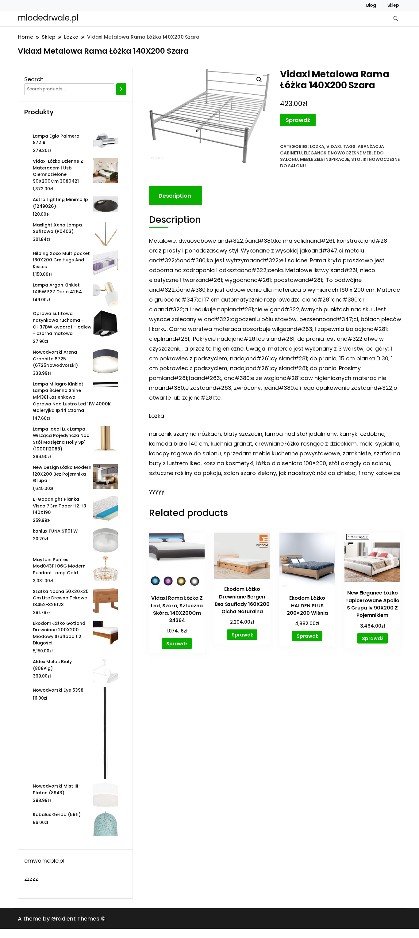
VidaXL (334, 146)
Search (34, 79)
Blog (371, 5)
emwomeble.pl (44, 860)
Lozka (317, 146)
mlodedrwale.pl (48, 17)
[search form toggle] (395, 18)
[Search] (121, 89)
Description (175, 195)
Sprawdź (298, 120)
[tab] (175, 195)
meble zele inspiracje (324, 159)
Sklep (393, 5)
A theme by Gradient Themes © (62, 918)
